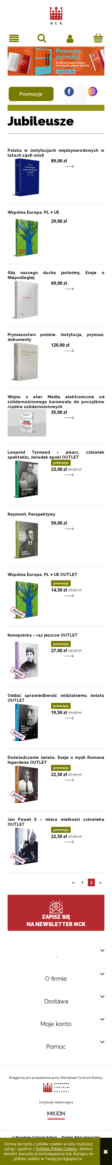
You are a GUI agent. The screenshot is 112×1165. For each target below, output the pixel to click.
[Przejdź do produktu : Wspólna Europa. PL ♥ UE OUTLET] (27, 599)
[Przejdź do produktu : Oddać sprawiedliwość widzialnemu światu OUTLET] (27, 722)
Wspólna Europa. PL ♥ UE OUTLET (42, 574)
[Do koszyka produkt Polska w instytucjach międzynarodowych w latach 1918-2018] (54, 170)
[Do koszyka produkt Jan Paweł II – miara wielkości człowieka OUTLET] (54, 845)
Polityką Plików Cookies (56, 1148)
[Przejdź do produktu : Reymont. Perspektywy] (27, 539)
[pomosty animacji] (56, 60)
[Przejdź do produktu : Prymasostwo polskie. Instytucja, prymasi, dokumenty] (27, 361)
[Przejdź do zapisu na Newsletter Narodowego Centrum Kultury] (56, 906)
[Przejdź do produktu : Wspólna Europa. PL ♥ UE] (27, 237)
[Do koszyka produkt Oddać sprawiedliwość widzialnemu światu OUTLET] (54, 721)
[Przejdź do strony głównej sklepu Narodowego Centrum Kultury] (56, 14)
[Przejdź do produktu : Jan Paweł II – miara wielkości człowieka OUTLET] (27, 846)
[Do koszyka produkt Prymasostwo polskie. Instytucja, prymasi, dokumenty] (54, 354)
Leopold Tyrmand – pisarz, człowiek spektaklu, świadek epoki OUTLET (56, 455)
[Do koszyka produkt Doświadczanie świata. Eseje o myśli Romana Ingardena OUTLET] (54, 783)
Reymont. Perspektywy (31, 514)
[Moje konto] (70, 38)
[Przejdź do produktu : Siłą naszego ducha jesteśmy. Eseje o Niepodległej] (27, 299)
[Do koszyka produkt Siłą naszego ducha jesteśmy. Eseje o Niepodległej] (54, 292)
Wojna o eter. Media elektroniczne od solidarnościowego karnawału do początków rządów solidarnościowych (56, 401)
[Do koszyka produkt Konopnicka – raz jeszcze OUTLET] (54, 659)
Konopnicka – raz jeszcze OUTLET (43, 635)
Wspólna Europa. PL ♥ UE (33, 212)
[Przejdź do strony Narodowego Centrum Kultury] (56, 1087)
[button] (14, 38)
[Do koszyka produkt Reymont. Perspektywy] (54, 532)
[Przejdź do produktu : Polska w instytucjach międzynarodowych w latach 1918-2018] (27, 177)
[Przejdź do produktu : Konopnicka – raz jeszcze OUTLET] (27, 660)
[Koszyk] (98, 37)
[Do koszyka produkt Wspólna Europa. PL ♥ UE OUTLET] (54, 599)
